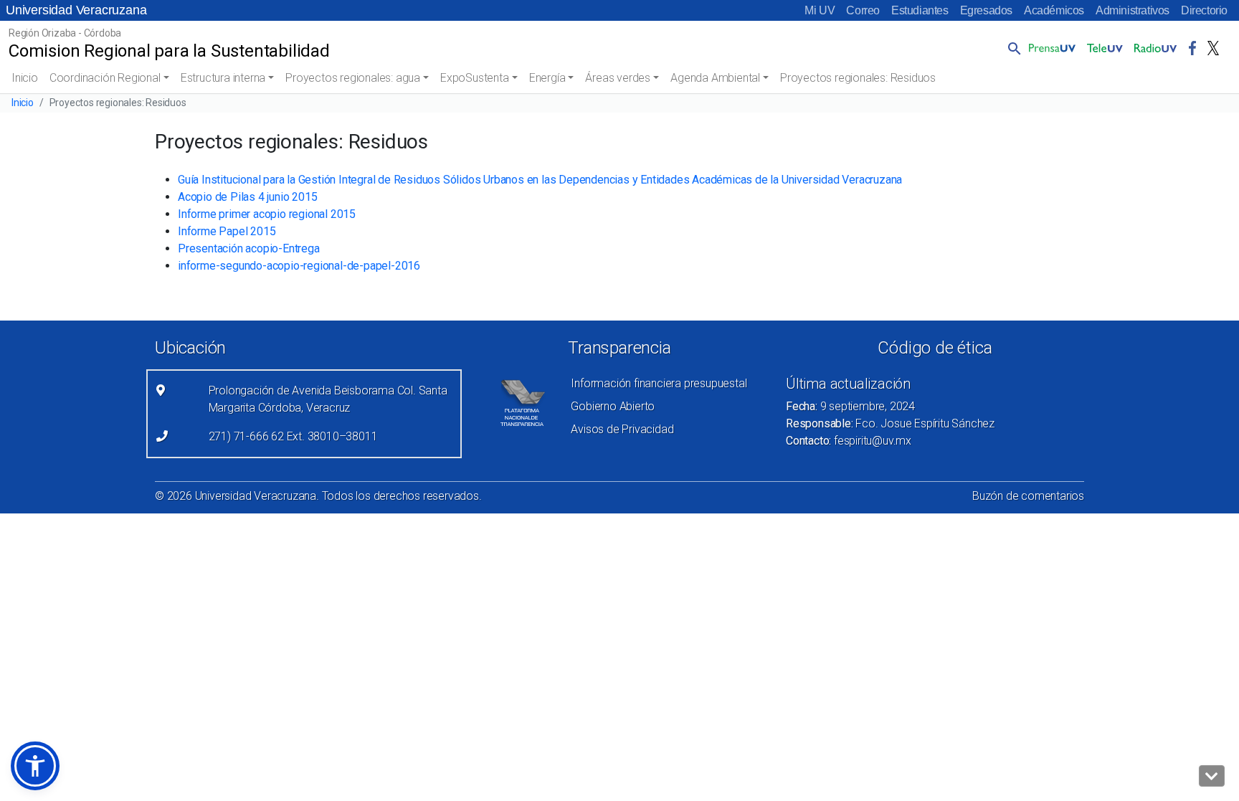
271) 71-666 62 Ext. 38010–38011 (293, 436)
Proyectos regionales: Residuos (858, 78)
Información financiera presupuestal (658, 383)
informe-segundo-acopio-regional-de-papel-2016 (299, 265)
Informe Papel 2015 (226, 231)
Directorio (1204, 10)
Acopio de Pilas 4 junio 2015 (247, 197)
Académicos (1054, 10)
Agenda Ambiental (715, 78)
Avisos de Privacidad (622, 429)
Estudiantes (920, 10)
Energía (547, 78)
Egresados (986, 10)
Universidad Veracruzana (76, 10)
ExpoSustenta (474, 78)
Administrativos (1132, 10)
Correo (863, 10)
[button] (1011, 48)
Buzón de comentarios (1028, 496)
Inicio (24, 78)
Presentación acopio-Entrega (249, 248)
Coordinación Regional (105, 78)
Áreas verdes (617, 78)
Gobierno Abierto (613, 406)
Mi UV (819, 10)
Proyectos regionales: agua (352, 78)
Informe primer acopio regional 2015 (267, 214)
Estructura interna (223, 78)
